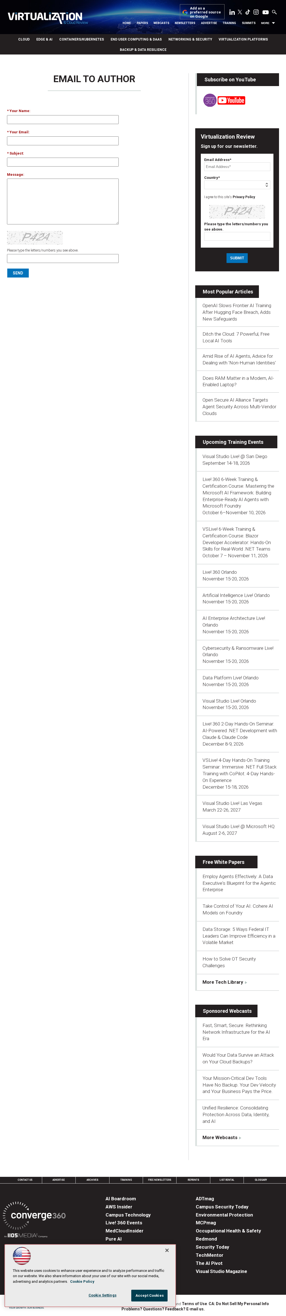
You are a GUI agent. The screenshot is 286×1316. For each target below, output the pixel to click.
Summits (249, 23)
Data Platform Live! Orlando (230, 677)
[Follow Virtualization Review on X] (240, 12)
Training (229, 23)
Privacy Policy (244, 197)
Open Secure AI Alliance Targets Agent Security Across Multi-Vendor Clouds (239, 406)
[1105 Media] (25, 1236)
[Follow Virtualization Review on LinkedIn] (232, 13)
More (265, 23)
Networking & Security (190, 39)
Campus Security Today (222, 1207)
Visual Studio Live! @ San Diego (234, 456)
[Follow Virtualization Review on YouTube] (266, 12)
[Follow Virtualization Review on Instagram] (256, 13)
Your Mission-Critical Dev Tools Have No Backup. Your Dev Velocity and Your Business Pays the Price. (239, 1084)
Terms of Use (194, 1303)
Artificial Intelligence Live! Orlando (236, 595)
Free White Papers (223, 862)
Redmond (206, 1239)
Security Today (212, 1247)
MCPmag (206, 1222)
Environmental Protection (224, 1215)
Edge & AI (44, 39)
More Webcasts (219, 1137)
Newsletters (185, 23)
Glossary (261, 1180)
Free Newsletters (159, 1180)
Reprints (193, 1180)
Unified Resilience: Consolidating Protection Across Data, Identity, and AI (235, 1114)
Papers (142, 23)
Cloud (24, 39)
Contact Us (25, 1180)
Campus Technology (128, 1215)
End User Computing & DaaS (136, 39)
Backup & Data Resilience (143, 50)
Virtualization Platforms (243, 39)
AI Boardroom (121, 1198)
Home (127, 23)
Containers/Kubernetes (81, 39)
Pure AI (114, 1239)
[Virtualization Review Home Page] (48, 19)
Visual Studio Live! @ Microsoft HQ (238, 826)
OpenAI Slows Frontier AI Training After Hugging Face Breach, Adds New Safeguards (236, 312)
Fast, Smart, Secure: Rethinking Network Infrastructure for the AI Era (236, 1032)
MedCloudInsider (125, 1231)
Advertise (209, 23)
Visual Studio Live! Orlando (229, 701)
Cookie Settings (102, 1295)
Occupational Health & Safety (228, 1231)
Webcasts (161, 23)
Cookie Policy (82, 1281)
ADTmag (205, 1198)
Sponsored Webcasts (227, 1011)
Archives (92, 1180)
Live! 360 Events (124, 1222)
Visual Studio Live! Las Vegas (232, 803)
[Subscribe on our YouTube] (221, 105)
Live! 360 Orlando (219, 572)
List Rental (227, 1180)
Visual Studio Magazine (221, 1271)
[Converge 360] (34, 1217)
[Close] (167, 1250)
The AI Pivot (209, 1263)
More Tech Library (222, 982)
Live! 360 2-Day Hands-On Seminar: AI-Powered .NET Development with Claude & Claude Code (239, 730)
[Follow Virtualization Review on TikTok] (248, 13)
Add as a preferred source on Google (205, 12)
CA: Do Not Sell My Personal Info (239, 1303)
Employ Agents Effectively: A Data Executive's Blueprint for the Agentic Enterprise (239, 883)
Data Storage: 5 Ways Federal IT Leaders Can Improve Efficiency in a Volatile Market (238, 935)
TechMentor (209, 1255)
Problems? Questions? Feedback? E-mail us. (163, 1309)
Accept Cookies (149, 1295)
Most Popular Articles (228, 292)
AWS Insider (119, 1207)
